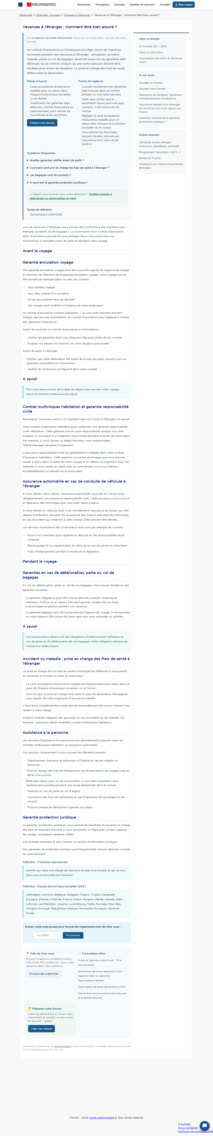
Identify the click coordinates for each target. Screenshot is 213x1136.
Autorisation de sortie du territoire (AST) (160, 60)
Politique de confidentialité (195, 1131)
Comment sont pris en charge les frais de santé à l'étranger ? (69, 167)
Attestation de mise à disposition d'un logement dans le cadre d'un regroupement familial (100, 976)
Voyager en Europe (151, 82)
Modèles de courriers (142, 4)
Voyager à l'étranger (77, 14)
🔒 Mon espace (184, 4)
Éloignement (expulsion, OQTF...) (160, 152)
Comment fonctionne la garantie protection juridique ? (159, 119)
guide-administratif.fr (103, 1117)
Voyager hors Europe (152, 88)
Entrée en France (150, 158)
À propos (184, 1123)
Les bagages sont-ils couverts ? (50, 174)
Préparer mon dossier (42, 122)
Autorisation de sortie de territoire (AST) (102, 986)
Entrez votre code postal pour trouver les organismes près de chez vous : (73, 926)
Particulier (25, 14)
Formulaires (102, 4)
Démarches (84, 4)
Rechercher (73, 935)
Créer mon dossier (41, 1028)
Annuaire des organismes (43, 973)
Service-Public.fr (63, 1046)
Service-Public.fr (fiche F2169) (46, 214)
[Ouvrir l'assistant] (205, 1126)
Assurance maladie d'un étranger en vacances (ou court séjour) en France (160, 108)
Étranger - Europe (48, 14)
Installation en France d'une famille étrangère (161, 166)
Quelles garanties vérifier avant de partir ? (57, 160)
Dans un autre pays (151, 52)
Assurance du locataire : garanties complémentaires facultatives (160, 96)
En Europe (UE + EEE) (153, 46)
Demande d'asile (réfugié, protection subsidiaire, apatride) (159, 144)
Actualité (165, 4)
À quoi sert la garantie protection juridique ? (59, 182)
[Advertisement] (106, 1089)
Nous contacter (188, 1127)
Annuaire (119, 4)
